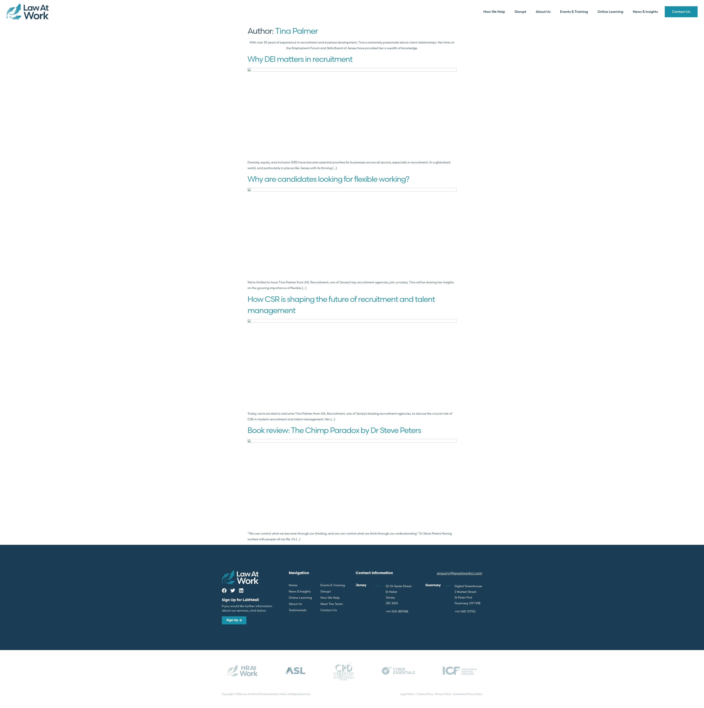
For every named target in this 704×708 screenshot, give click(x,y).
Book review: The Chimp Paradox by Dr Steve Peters (334, 430)
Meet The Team (331, 604)
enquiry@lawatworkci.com (459, 573)
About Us (543, 12)
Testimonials (297, 610)
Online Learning (610, 12)
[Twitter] (232, 590)
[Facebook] (224, 590)
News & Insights (645, 12)
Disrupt (520, 12)
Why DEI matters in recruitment (299, 59)
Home (293, 585)
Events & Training (574, 12)
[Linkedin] (241, 590)
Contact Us (681, 12)
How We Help (494, 12)
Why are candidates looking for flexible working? (328, 179)
